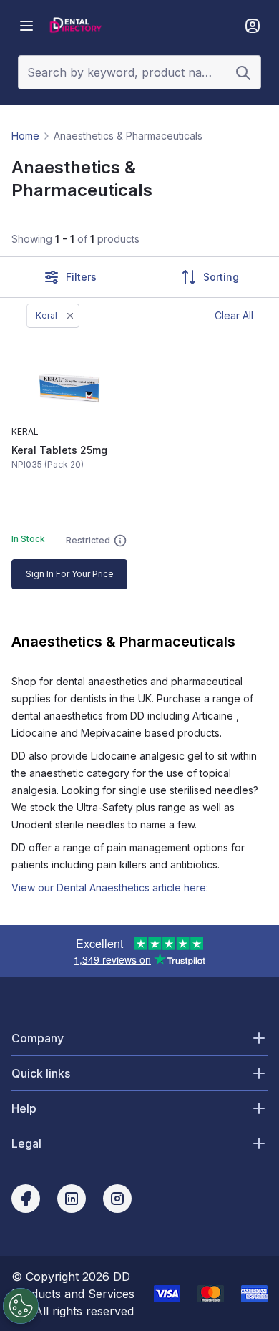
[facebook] (25, 1198)
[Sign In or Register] (252, 25)
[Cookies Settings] (21, 1306)
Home (25, 136)
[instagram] (117, 1198)
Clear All (234, 315)
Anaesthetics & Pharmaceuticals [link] (128, 136)
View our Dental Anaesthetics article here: (109, 887)
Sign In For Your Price (70, 573)
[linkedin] (71, 1198)
